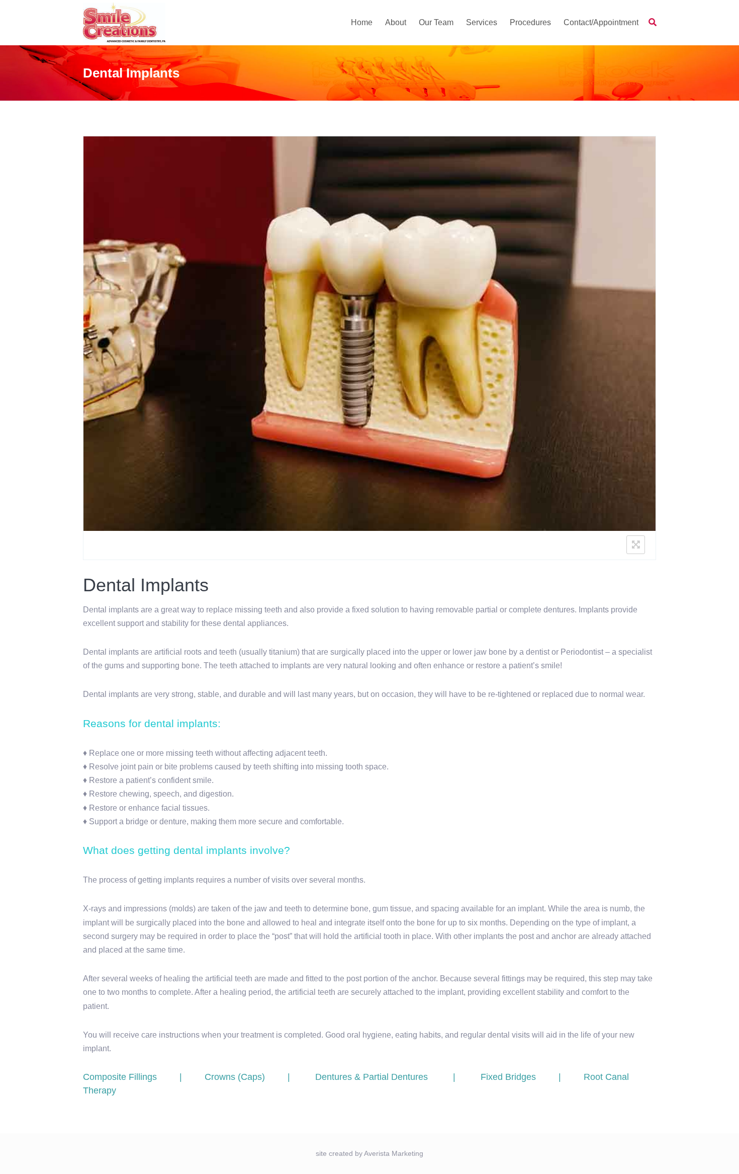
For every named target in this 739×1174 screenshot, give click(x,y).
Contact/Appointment (601, 22)
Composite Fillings (120, 1077)
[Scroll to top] (718, 1153)
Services (481, 22)
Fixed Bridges (508, 1077)
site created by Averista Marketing (369, 1153)
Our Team (436, 22)
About (395, 22)
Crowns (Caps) (235, 1077)
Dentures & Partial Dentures (371, 1077)
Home (362, 22)
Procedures (530, 22)
